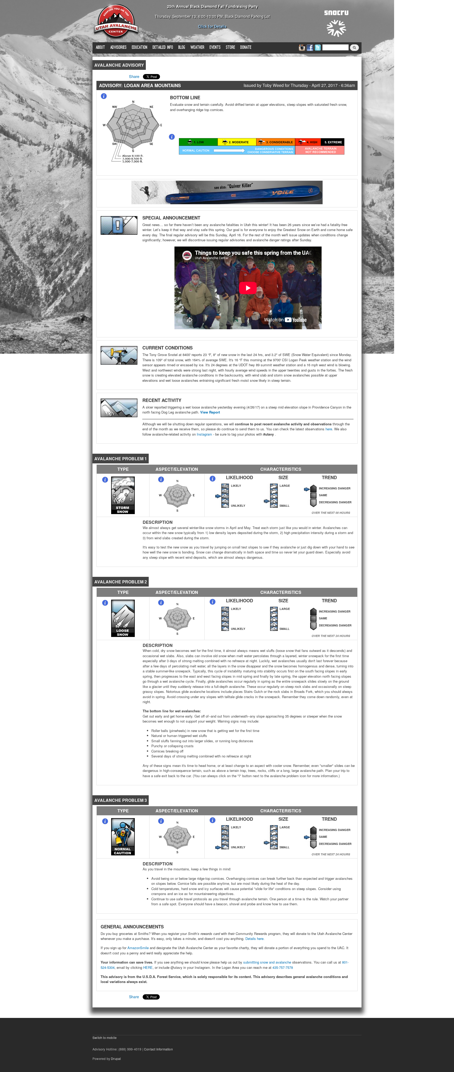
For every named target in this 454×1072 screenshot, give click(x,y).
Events (215, 47)
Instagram (204, 434)
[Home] (116, 21)
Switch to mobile (104, 1037)
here (329, 428)
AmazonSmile (138, 947)
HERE (147, 967)
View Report (210, 412)
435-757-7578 (282, 967)
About (100, 47)
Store (230, 47)
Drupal (116, 1058)
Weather (197, 47)
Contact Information (158, 1049)
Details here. (255, 938)
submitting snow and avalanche (267, 962)
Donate (245, 47)
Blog (181, 47)
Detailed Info (163, 47)
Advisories (118, 47)
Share (134, 76)
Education (139, 47)
